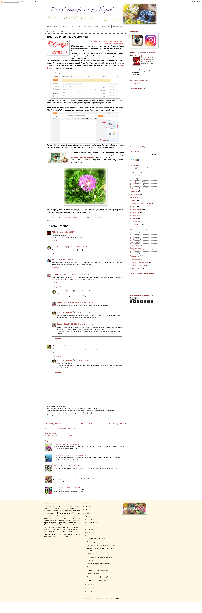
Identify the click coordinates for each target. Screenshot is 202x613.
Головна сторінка (53, 26)
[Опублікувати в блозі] (94, 217)
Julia (53, 259)
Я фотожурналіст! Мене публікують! (99, 557)
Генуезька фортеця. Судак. (96, 538)
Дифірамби (134, 239)
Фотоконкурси (135, 212)
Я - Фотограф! (137, 56)
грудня (89, 519)
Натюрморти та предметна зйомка (85, 26)
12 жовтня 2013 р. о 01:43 (66, 346)
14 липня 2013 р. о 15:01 (64, 259)
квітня (89, 591)
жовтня (90, 526)
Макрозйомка (134, 194)
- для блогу (55, 220)
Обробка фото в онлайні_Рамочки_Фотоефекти (140, 249)
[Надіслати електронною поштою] (92, 217)
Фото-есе (133, 206)
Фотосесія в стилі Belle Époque (97, 570)
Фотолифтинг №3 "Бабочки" (83, 157)
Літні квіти (90, 560)
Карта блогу (117, 26)
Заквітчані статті (136, 185)
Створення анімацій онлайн (139, 262)
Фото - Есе (106, 26)
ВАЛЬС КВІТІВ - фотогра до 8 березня (66, 488)
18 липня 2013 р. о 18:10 (85, 302)
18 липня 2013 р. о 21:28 (85, 324)
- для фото (133, 236)
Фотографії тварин (136, 209)
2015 (87, 510)
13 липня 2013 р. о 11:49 (78, 247)
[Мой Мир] (138, 160)
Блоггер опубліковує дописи (96, 567)
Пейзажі (133, 200)
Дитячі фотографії (136, 182)
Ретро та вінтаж (135, 259)
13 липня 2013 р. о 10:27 (65, 232)
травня (89, 588)
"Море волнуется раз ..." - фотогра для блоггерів (70, 455)
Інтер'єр (132, 179)
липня (89, 536)
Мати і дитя (134, 197)
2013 (87, 516)
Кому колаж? (134, 242)
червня (90, 584)
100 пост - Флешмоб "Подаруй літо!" (66, 466)
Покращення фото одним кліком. (98, 564)
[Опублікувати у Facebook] (98, 217)
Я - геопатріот (58, 537)
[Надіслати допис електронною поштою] (88, 217)
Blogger (117, 598)
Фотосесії (65, 26)
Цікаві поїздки (135, 221)
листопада (91, 522)
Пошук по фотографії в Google (97, 577)
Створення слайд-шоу (137, 265)
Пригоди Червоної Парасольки (140, 203)
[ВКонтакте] (131, 160)
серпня (90, 532)
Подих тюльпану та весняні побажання (66, 444)
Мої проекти (134, 245)
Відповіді (57, 287)
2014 (87, 513)
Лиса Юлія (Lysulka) (59, 247)
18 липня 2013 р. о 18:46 (83, 312)
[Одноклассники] (136, 160)
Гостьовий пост (73, 506)
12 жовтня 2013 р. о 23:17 (84, 360)
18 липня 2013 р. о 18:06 (83, 291)
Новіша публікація (53, 423)
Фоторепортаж (135, 215)
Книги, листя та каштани (61, 477)
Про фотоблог (135, 256)
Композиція (134, 191)
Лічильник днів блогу (94, 542)
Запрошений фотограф (138, 188)
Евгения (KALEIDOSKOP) (61, 274)
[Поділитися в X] (96, 217)
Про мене (133, 253)
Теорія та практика (136, 268)
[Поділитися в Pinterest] (100, 217)
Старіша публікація (117, 423)
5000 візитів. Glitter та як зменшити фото (101, 545)
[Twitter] (134, 160)
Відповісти (55, 240)
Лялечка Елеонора (93, 574)
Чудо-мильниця (135, 224)
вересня (90, 529)
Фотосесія (133, 218)
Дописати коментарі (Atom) (65, 428)
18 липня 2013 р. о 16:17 (80, 274)
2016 (87, 506)
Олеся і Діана (91, 554)
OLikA (54, 346)
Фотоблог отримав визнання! (97, 580)
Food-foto (133, 176)
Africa (54, 232)
